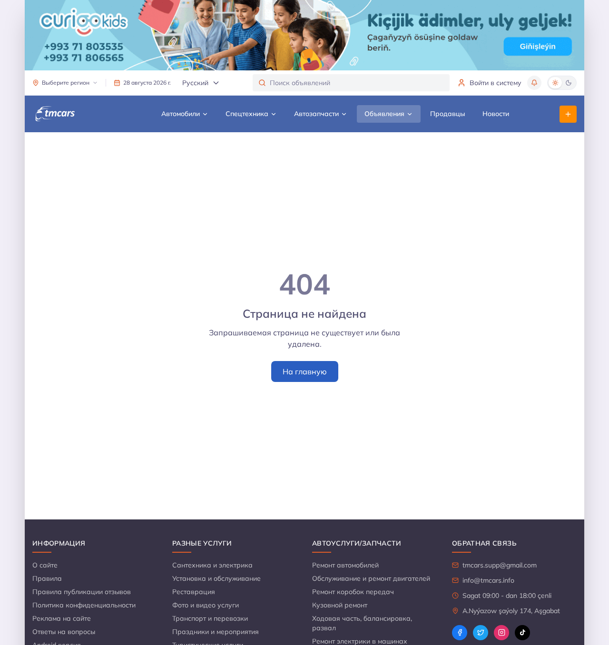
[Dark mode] (568, 82)
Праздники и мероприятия (215, 631)
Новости (495, 113)
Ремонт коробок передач (353, 591)
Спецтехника (247, 113)
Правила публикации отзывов (81, 591)
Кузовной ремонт (339, 605)
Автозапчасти (316, 113)
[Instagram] (501, 632)
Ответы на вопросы (63, 631)
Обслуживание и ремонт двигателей (371, 578)
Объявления (384, 113)
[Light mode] (555, 82)
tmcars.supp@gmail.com (499, 565)
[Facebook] (459, 632)
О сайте (45, 565)
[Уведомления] (534, 83)
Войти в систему (495, 82)
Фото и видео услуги (205, 605)
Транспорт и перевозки (210, 618)
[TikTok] (522, 632)
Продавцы (447, 113)
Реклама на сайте (61, 618)
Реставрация (193, 591)
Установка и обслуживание (216, 578)
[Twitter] (480, 632)
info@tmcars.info (488, 580)
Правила (47, 578)
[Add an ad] (568, 114)
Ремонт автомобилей (345, 565)
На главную (305, 371)
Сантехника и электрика (212, 565)
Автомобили (180, 113)
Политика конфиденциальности (84, 605)
